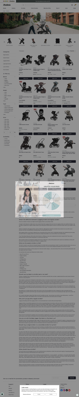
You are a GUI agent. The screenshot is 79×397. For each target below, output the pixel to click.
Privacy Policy (52, 391)
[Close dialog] (62, 182)
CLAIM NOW (51, 214)
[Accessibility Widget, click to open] (77, 395)
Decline (51, 394)
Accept (39, 394)
